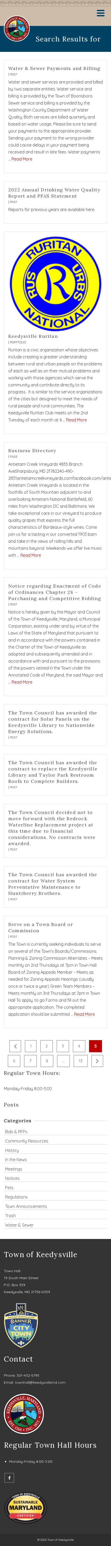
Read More (22, 159)
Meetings (13, 1169)
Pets (9, 1187)
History (12, 1150)
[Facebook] (9, 1478)
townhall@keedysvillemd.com (40, 1382)
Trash (10, 1215)
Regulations (16, 1197)
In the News (16, 1159)
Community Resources (26, 1141)
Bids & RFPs (16, 1131)
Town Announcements (26, 1206)
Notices (12, 1178)
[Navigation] (100, 13)
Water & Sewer (19, 1225)
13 (81, 1060)
